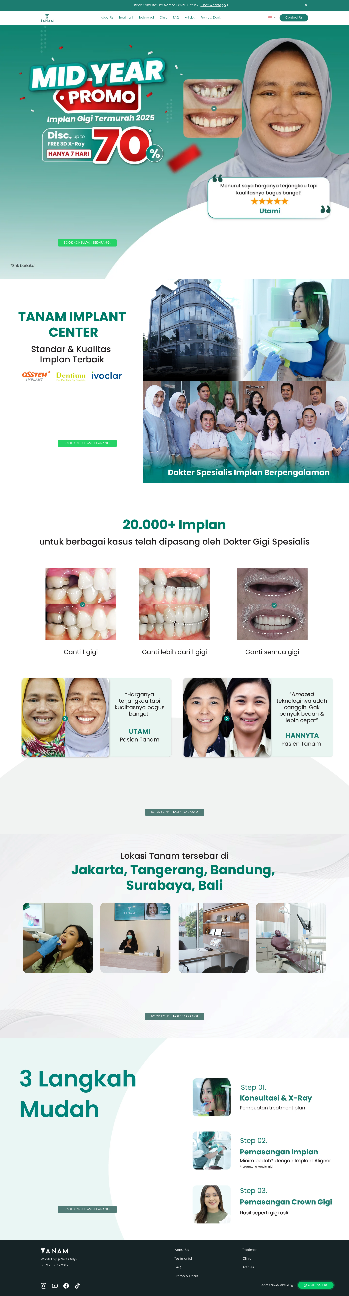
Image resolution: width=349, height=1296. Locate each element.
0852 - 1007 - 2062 (54, 1265)
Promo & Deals (210, 17)
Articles (190, 17)
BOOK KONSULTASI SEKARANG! (87, 242)
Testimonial (146, 17)
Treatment (126, 17)
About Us (107, 17)
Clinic (163, 17)
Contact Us (293, 17)
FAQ (176, 17)
